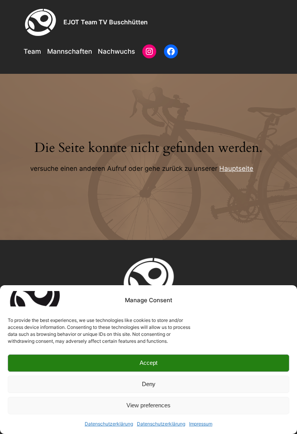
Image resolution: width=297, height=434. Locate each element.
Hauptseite (236, 168)
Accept (148, 362)
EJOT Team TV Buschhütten (105, 22)
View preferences (148, 405)
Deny (148, 384)
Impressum (200, 424)
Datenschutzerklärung (109, 424)
